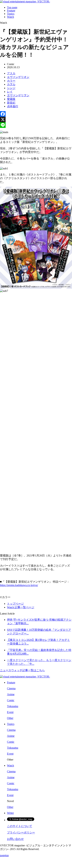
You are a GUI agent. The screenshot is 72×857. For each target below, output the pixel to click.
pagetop (4, 855)
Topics (10, 13)
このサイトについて (19, 826)
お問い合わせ (15, 838)
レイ (10, 91)
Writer (10, 812)
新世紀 (11, 102)
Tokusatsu (12, 706)
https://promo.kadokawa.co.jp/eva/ (19, 585)
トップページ (15, 603)
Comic (10, 700)
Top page (12, 7)
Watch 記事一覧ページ (20, 607)
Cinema (11, 688)
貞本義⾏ (12, 106)
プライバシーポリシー (21, 832)
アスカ (11, 73)
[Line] (36, 125)
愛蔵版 (11, 99)
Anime (11, 694)
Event (10, 712)
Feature (11, 10)
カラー (11, 80)
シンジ (11, 88)
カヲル (11, 84)
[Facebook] (36, 114)
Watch (10, 16)
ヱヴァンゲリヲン (18, 95)
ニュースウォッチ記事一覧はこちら (22, 670)
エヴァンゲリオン (18, 77)
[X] (36, 119)
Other (10, 718)
